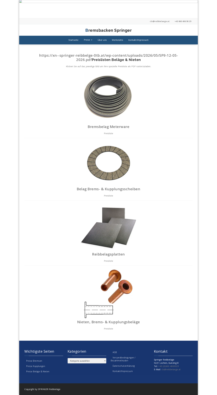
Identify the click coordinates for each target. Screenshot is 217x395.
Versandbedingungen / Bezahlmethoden (123, 359)
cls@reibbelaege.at (159, 21)
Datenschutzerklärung (124, 365)
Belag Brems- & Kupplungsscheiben (108, 188)
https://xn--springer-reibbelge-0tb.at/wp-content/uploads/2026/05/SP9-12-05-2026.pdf (108, 57)
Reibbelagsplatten (108, 254)
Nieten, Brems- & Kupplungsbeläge (108, 321)
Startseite (73, 40)
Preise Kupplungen (35, 366)
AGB (115, 352)
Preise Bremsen (34, 360)
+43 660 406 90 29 (182, 21)
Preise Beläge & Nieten (37, 371)
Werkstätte (117, 40)
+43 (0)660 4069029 (168, 366)
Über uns (102, 40)
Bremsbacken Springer (80, 30)
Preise (87, 39)
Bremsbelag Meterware (108, 126)
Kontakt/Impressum (138, 40)
